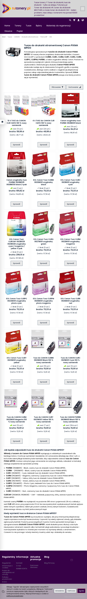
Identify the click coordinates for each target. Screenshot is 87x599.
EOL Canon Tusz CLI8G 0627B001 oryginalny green (43, 241)
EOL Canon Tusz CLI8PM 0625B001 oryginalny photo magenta (43, 300)
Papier (20, 31)
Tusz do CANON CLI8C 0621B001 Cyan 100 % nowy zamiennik (70, 360)
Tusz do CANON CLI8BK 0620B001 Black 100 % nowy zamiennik (43, 360)
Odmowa (71, 591)
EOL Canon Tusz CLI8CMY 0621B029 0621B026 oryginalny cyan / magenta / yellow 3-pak (16, 244)
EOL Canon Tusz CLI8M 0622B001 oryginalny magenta (70, 241)
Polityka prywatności (7, 578)
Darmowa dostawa (34, 566)
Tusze (28, 25)
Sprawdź (16, 144)
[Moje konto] (78, 20)
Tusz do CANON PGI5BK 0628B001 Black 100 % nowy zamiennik (70, 419)
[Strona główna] (16, 8)
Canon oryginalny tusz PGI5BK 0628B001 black (70, 121)
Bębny (39, 25)
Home (7, 25)
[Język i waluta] (83, 20)
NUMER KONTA (21, 568)
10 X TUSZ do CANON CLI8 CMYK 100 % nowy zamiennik (17, 122)
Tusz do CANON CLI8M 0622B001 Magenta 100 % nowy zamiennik (16, 419)
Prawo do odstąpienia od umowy (8, 572)
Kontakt (19, 563)
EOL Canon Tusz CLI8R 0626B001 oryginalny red (70, 300)
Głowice (8, 31)
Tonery (18, 25)
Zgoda (81, 591)
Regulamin (6, 563)
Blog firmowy (49, 563)
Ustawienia (59, 591)
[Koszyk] (74, 20)
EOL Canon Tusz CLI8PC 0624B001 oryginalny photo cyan (16, 300)
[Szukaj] (70, 20)
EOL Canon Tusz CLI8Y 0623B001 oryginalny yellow (16, 360)
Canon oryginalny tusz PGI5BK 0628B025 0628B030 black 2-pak (16, 182)
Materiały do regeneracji (58, 25)
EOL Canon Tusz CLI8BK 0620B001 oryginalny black (43, 182)
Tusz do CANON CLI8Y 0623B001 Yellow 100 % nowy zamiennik (43, 419)
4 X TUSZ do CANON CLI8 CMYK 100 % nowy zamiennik (43, 122)
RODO (4, 582)
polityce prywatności (15, 596)
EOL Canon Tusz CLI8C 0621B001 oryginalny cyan (70, 182)
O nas (18, 566)
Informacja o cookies (7, 567)
